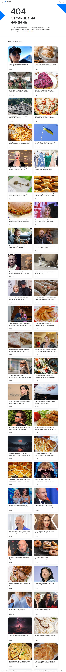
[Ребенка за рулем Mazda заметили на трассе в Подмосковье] (20, 240)
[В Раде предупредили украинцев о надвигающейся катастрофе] (46, 136)
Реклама (15, 670)
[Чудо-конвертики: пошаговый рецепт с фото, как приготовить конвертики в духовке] (46, 188)
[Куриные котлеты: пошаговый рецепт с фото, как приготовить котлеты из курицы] (46, 422)
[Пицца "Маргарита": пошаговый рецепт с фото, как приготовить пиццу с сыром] (20, 136)
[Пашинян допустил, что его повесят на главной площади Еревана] (46, 500)
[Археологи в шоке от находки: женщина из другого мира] (20, 188)
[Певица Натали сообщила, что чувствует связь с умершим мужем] (46, 214)
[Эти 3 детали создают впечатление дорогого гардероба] (20, 370)
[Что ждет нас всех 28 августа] (20, 629)
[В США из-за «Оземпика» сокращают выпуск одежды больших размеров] (46, 162)
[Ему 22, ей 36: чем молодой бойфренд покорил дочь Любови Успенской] (20, 500)
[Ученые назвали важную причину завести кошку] (46, 266)
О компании (9, 670)
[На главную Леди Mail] (8, 2)
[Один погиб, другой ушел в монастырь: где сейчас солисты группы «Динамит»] (46, 604)
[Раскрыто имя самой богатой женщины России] (46, 578)
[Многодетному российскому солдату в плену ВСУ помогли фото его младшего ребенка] (20, 84)
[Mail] (5, 2)
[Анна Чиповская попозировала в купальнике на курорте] (20, 396)
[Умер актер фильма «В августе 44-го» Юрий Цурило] (46, 240)
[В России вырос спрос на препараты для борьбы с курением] (20, 604)
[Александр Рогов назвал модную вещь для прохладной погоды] (20, 526)
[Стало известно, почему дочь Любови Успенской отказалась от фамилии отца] (46, 526)
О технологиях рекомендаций (37, 670)
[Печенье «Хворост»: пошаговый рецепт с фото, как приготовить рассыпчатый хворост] (46, 655)
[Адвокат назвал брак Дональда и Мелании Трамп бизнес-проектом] (20, 318)
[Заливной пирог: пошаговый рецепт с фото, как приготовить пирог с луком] (20, 214)
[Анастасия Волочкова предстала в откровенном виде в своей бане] (46, 344)
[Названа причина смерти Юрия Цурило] (20, 552)
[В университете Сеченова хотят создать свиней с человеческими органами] (46, 292)
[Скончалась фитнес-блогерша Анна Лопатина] (20, 58)
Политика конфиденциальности (52, 670)
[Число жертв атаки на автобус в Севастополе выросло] (46, 396)
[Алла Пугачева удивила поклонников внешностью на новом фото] (46, 474)
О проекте (26, 670)
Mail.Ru (3, 670)
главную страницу (28, 31)
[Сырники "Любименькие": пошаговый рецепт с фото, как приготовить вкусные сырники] (46, 318)
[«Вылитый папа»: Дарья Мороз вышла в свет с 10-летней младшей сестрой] (20, 162)
